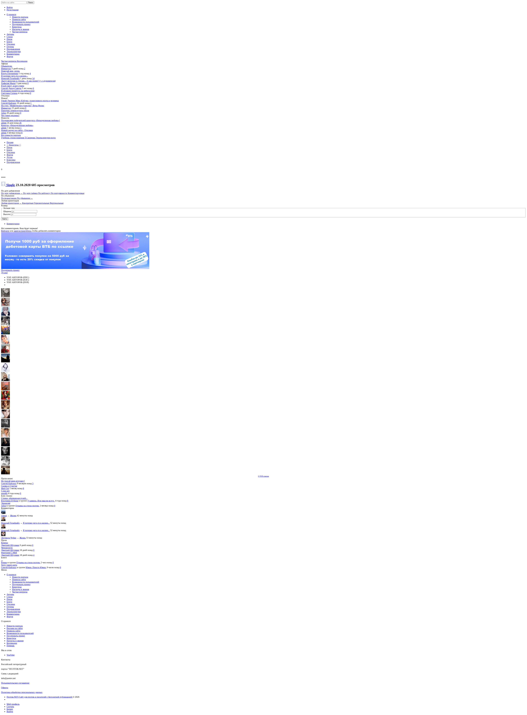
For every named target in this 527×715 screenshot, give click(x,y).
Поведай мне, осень (10, 71)
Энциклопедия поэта (46, 138)
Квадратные (28, 203)
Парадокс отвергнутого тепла (15, 110)
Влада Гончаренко (9, 73)
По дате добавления (12, 193)
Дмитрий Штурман (10, 545)
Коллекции (22, 61)
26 (20, 123)
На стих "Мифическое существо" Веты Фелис (22, 105)
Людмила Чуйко (8, 538)
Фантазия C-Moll (9, 552)
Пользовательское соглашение (15, 683)
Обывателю (6, 66)
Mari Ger (5, 488)
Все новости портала (11, 135)
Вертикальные (57, 203)
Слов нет (5, 491)
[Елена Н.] (5, 389)
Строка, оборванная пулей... (14, 498)
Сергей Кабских (8, 103)
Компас (4, 543)
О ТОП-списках (263, 476)
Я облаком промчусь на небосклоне (17, 91)
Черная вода (6, 548)
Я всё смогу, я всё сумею (12, 86)
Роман (4, 562)
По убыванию (25, 198)
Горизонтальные (42, 203)
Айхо (3, 113)
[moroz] (5, 436)
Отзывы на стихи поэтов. (27, 506)
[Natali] (5, 464)
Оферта (4, 687)
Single (10, 185)
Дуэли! (4, 273)
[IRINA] (5, 427)
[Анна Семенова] (5, 305)
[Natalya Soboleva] (5, 296)
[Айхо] (5, 399)
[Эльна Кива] (5, 343)
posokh (4, 493)
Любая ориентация (11, 203)
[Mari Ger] (5, 333)
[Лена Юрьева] (5, 371)
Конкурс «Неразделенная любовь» (17, 125)
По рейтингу (44, 193)
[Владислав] (5, 455)
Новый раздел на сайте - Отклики (17, 130)
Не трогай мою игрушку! (13, 481)
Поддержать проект (10, 270)
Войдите (5, 231)
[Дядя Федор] (5, 445)
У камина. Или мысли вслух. (41, 501)
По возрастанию (9, 198)
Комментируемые (76, 193)
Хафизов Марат (8, 83)
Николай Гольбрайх (10, 78)
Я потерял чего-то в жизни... (14, 76)
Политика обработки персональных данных (21, 692)
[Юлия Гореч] (5, 473)
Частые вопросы (9, 61)
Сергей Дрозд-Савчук (11, 88)
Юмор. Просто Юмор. (36, 567)
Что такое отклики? (10, 115)
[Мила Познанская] (5, 380)
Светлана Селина (9, 93)
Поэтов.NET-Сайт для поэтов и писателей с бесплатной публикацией (40, 697)
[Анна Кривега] (5, 352)
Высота (6, 214)
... (2, 560)
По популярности (59, 193)
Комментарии (13, 224)
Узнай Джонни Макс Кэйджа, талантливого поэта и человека (30, 100)
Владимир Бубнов (9, 501)
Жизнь (13, 515)
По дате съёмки (30, 193)
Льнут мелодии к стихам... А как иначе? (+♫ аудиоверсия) (28, 81)
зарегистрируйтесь (22, 231)
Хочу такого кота (9, 565)
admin (3, 123)
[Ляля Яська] (5, 315)
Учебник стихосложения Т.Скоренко (18, 138)
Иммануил (6, 68)
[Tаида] (5, 324)
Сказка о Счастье (9, 486)
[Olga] (5, 417)
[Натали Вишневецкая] (5, 408)
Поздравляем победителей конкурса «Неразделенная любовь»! (30, 120)
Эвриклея (5, 503)
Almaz (4, 515)
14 (33, 78)
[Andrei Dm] (5, 361)
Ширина (7, 211)
